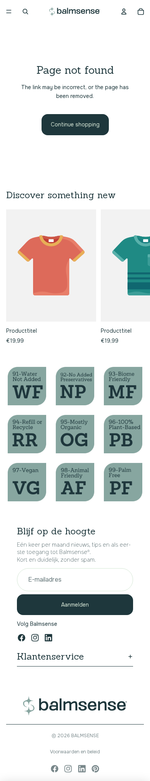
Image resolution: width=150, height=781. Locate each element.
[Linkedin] (48, 637)
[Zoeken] (25, 11)
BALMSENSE (85, 736)
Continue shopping (75, 124)
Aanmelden (75, 604)
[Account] (123, 11)
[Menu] (9, 11)
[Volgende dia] (135, 277)
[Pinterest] (95, 768)
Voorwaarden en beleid (75, 752)
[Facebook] (21, 637)
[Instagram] (35, 637)
